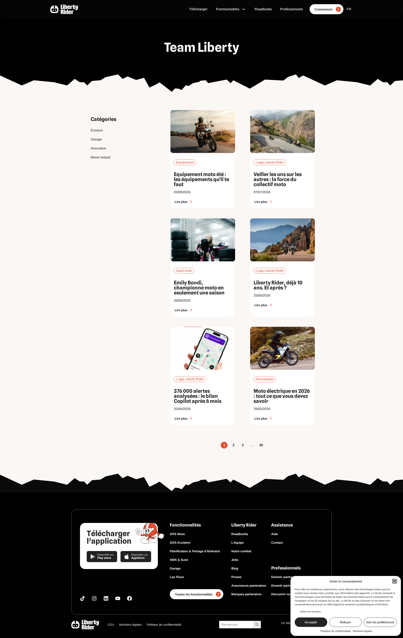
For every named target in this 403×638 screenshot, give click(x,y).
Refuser (345, 622)
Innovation (98, 148)
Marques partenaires (246, 594)
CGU (111, 624)
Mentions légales (362, 631)
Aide (274, 534)
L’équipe (237, 542)
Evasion (97, 130)
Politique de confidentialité (336, 631)
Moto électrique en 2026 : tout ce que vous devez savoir (282, 396)
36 (261, 444)
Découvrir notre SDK (286, 594)
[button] (395, 581)
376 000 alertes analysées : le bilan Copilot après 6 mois (197, 396)
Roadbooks (239, 534)
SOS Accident (180, 542)
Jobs (234, 559)
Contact (277, 542)
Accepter (311, 622)
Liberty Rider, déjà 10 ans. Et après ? (278, 285)
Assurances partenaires (248, 585)
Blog (234, 568)
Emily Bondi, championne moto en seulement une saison (199, 288)
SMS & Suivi (179, 559)
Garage (96, 139)
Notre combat (241, 551)
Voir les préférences (380, 622)
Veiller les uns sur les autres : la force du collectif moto (278, 179)
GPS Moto (177, 534)
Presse (236, 577)
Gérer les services (310, 611)
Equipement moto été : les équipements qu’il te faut (201, 179)
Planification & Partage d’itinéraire (195, 551)
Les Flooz (177, 577)
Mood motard (100, 157)
